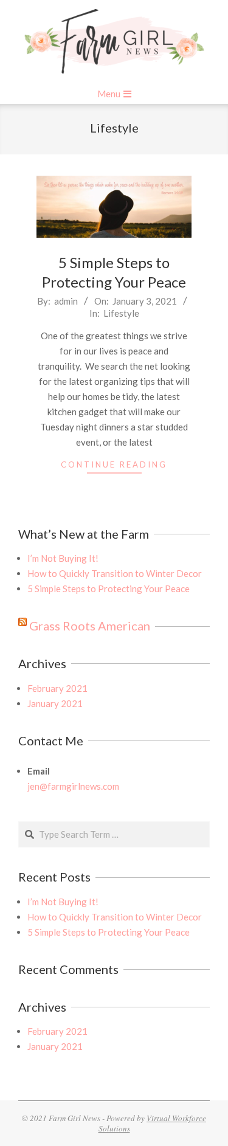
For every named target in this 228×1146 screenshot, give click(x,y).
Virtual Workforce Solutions (152, 1123)
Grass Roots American (89, 625)
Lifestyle (121, 313)
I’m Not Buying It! (62, 558)
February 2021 (57, 688)
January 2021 (55, 703)
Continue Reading (114, 464)
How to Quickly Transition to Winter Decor (114, 573)
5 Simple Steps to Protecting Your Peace (108, 588)
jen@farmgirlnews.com (73, 786)
